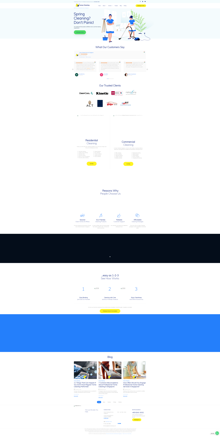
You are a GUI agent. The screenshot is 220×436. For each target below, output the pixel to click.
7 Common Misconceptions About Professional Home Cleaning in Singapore (108, 385)
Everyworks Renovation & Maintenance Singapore (113, 433)
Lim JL (105, 74)
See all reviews (82, 57)
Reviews (120, 402)
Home (99, 5)
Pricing (125, 5)
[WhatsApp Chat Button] (217, 433)
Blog (121, 5)
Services (109, 5)
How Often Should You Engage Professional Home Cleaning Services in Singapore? (134, 385)
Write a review (88, 57)
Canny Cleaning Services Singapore (86, 52)
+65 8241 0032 (109, 421)
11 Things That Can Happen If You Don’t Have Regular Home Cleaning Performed (85, 385)
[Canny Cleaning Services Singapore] (82, 5)
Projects (116, 5)
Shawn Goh (131, 74)
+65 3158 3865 (108, 423)
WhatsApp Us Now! (80, 32)
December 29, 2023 (78, 389)
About (104, 5)
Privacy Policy (129, 433)
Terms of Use (125, 433)
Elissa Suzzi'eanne (82, 74)
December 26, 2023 (127, 389)
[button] (141, 5)
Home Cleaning (77, 380)
